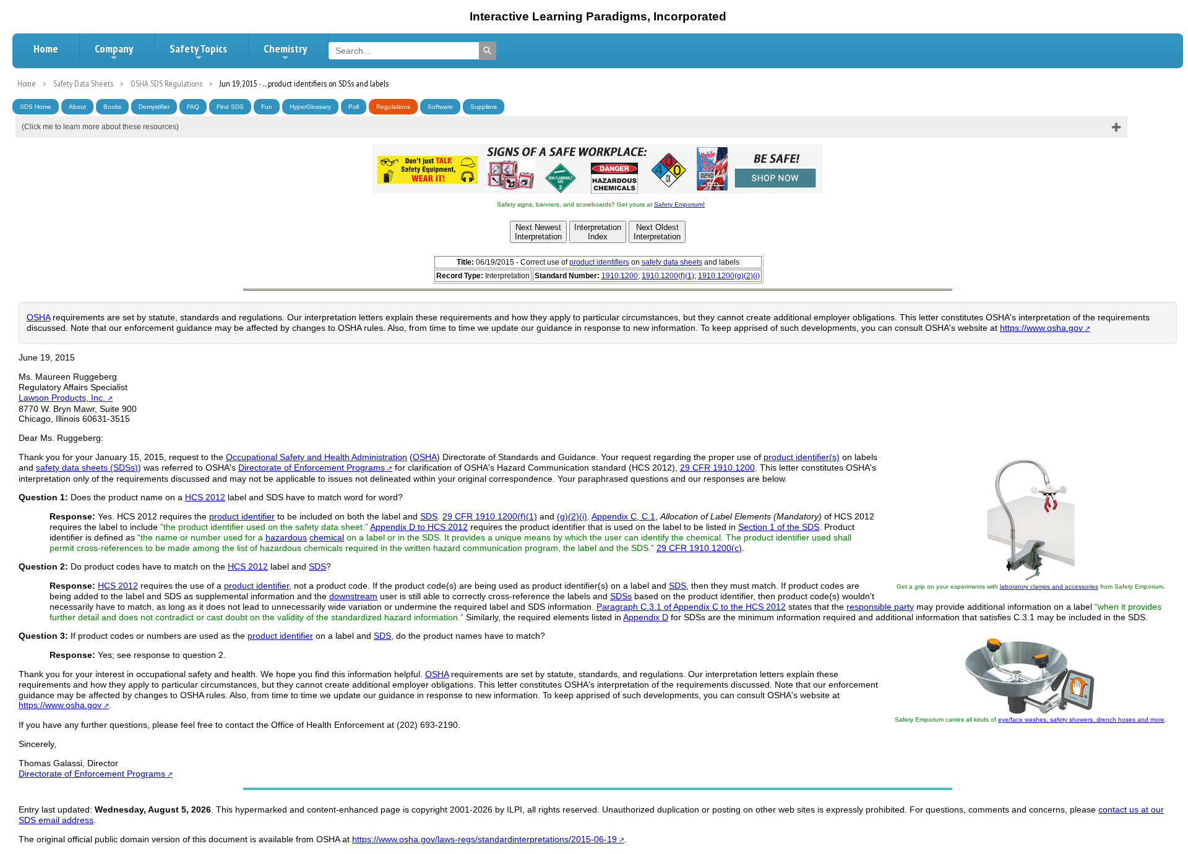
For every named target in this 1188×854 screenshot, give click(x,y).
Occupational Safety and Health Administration (316, 457)
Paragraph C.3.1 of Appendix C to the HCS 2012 (691, 607)
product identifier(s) (802, 457)
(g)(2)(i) (572, 516)
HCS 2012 (205, 497)
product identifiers (599, 262)
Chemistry (285, 48)
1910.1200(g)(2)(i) (729, 275)
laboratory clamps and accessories (1049, 586)
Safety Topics (198, 48)
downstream (353, 596)
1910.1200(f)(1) (668, 275)
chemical (326, 537)
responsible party (880, 607)
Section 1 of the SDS (778, 527)
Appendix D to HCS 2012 (419, 527)
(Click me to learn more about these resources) (100, 126)
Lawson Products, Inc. (62, 398)
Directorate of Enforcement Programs (311, 467)
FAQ (193, 106)
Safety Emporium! (679, 204)
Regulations (393, 106)
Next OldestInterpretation (657, 232)
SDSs (621, 596)
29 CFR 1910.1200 (717, 467)
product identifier (242, 516)
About (77, 106)
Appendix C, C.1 (623, 516)
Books (112, 106)
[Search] (487, 50)
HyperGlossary (310, 106)
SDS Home (35, 106)
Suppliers (483, 106)
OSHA (38, 317)
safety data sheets (672, 262)
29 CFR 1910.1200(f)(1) (489, 516)
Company (114, 48)
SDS (428, 516)
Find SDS (230, 106)
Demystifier (154, 106)
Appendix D (645, 617)
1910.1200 (619, 275)
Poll (353, 106)
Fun (266, 106)
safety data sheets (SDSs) (87, 467)
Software (440, 106)
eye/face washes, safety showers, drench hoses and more (1081, 719)
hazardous (286, 537)
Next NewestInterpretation (538, 232)
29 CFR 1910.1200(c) (699, 548)
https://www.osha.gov (1041, 328)
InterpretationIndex (597, 232)
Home (45, 48)
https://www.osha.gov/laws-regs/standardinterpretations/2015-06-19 (484, 839)
